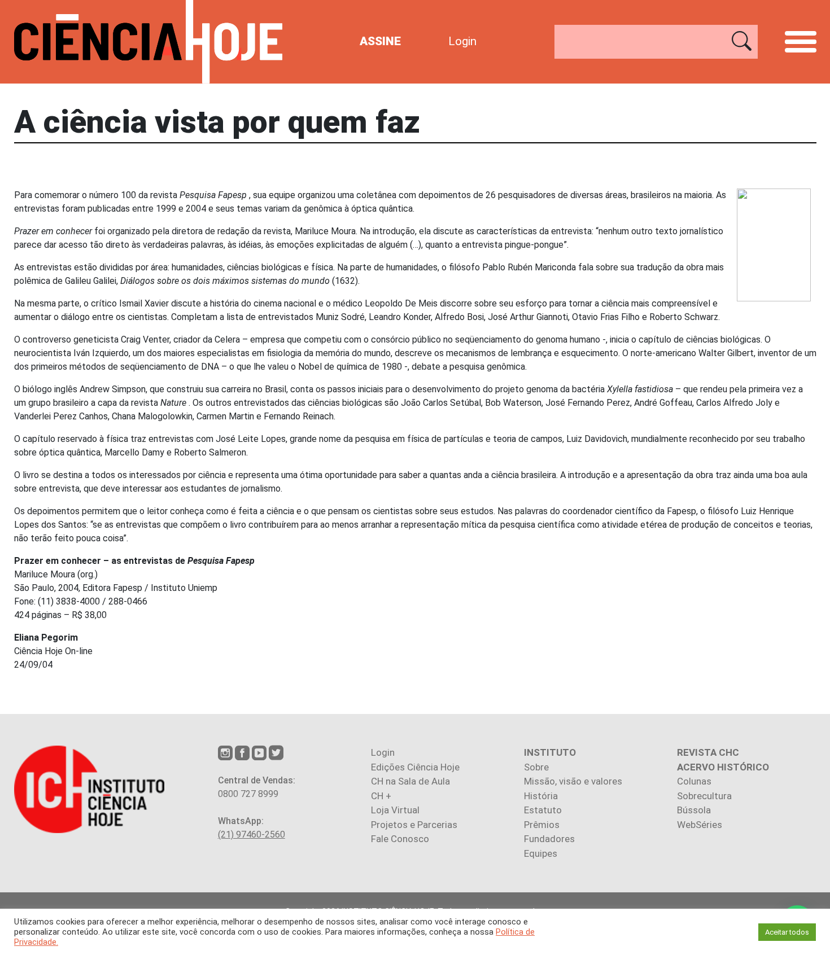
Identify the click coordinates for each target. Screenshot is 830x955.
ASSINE (380, 41)
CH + (381, 795)
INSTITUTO (550, 752)
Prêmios (542, 824)
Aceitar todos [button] (787, 932)
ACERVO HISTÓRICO (723, 767)
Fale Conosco (400, 838)
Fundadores (549, 838)
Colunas (694, 781)
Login (462, 41)
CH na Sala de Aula (410, 781)
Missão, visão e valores (573, 781)
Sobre (536, 767)
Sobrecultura (704, 795)
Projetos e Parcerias (414, 824)
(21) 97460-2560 (251, 834)
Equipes (540, 853)
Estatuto (543, 810)
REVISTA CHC (708, 752)
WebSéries (699, 824)
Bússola (694, 810)
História (541, 795)
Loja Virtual (395, 810)
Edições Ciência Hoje (415, 767)
